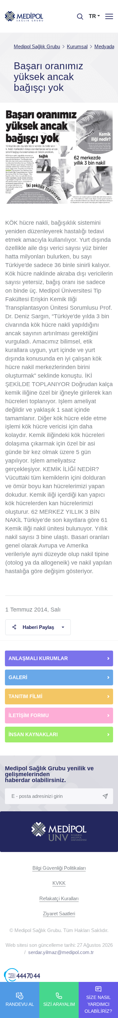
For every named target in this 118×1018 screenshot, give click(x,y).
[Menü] (109, 16)
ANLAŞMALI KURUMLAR (38, 658)
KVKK (59, 883)
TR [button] (92, 16)
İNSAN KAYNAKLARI (34, 734)
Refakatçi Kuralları (59, 898)
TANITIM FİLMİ (25, 696)
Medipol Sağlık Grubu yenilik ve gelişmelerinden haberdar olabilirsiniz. (49, 774)
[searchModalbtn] (77, 14)
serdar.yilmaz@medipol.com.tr (61, 952)
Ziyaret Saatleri (59, 913)
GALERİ (18, 677)
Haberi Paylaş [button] (38, 627)
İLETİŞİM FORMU (29, 715)
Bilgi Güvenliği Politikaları (59, 868)
